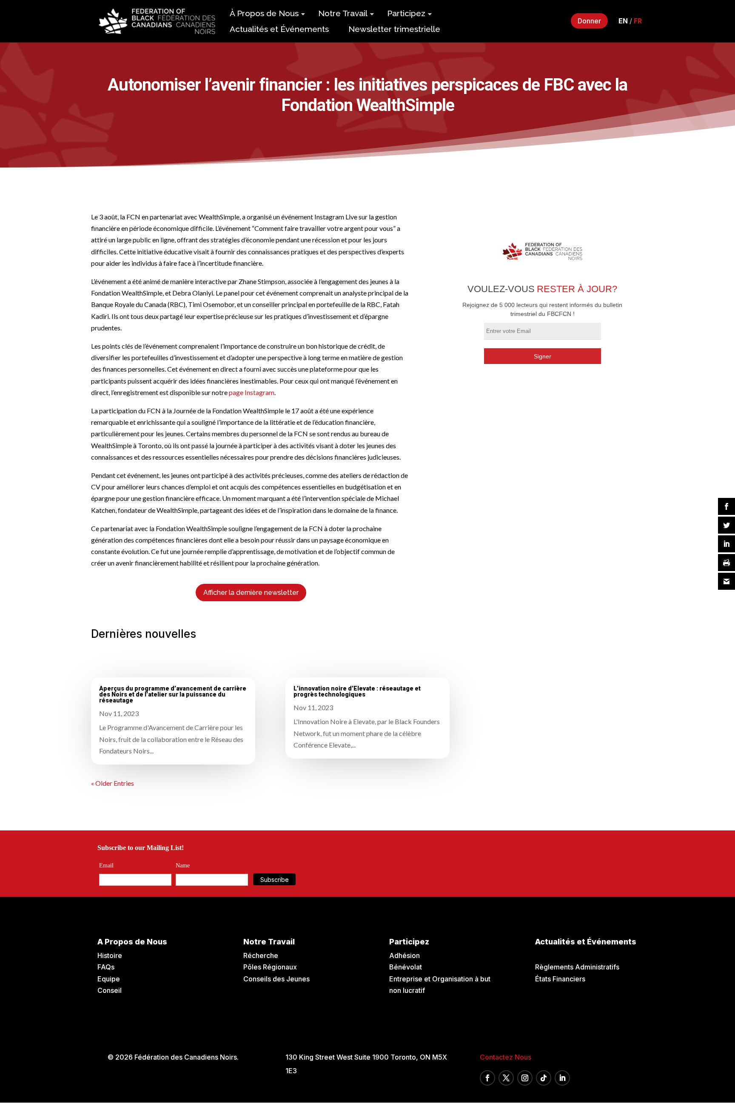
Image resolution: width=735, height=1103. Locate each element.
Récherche (260, 955)
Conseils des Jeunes (276, 979)
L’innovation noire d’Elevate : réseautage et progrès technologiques (357, 691)
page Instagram (251, 392)
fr (638, 21)
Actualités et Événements (279, 29)
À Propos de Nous (264, 13)
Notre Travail (343, 13)
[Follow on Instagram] (525, 1078)
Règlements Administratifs (577, 967)
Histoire (109, 955)
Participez (406, 13)
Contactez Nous (505, 1057)
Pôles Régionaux (270, 967)
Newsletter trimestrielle (394, 29)
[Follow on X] (506, 1078)
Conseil (109, 990)
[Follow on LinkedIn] (562, 1078)
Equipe (108, 979)
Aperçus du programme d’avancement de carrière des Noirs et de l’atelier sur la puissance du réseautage (172, 694)
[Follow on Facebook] (487, 1078)
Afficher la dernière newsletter (251, 592)
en (623, 21)
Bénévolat (405, 967)
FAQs (105, 967)
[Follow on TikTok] (543, 1078)
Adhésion (404, 955)
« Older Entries (112, 783)
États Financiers (560, 979)
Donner (589, 21)
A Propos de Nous (132, 941)
